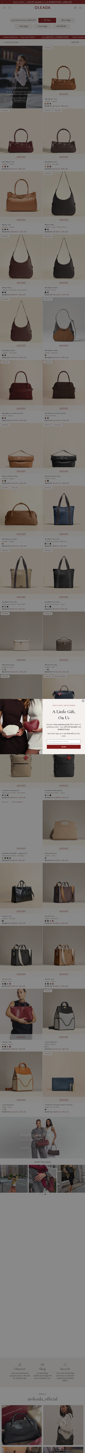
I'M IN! (64, 747)
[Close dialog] (83, 701)
